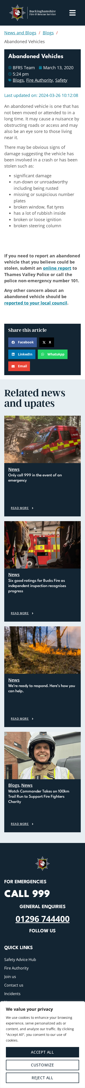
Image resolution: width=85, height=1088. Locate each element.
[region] (42, 1044)
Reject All (42, 1077)
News (14, 469)
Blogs (48, 33)
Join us (10, 976)
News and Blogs (20, 33)
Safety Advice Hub (20, 959)
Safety (61, 80)
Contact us (13, 985)
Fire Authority (39, 80)
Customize (42, 1065)
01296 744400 (43, 918)
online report (57, 268)
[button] (22, 342)
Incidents (12, 993)
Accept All (42, 1052)
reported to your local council (35, 303)
